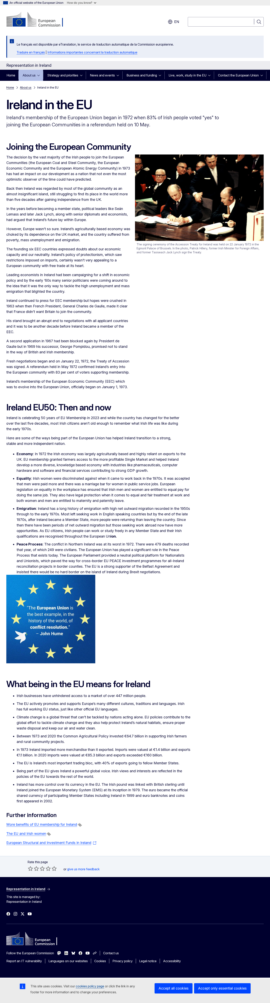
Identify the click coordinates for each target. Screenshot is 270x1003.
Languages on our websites (68, 961)
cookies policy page (90, 986)
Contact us (111, 953)
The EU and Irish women (26, 833)
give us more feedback (83, 869)
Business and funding (142, 75)
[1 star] (30, 868)
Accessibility (172, 961)
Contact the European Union (238, 75)
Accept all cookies (174, 988)
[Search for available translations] (80, 825)
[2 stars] (33, 868)
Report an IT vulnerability (24, 961)
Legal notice (148, 961)
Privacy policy (122, 961)
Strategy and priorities (62, 75)
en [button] (176, 22)
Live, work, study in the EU (187, 75)
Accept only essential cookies (222, 988)
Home (11, 75)
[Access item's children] (39, 75)
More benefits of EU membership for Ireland (41, 824)
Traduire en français (31, 52)
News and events (102, 75)
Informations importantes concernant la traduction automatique (92, 52)
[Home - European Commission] (38, 20)
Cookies (100, 961)
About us (29, 75)
